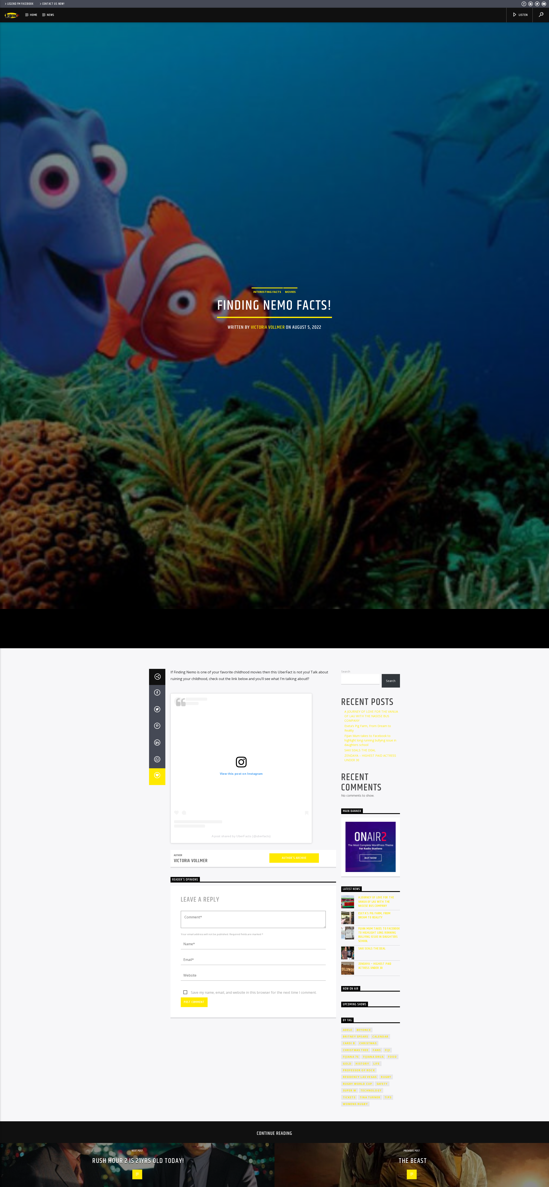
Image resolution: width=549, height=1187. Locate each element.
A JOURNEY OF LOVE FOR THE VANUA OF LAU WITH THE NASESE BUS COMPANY (371, 741)
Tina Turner (370, 1123)
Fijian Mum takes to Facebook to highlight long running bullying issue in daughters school (370, 766)
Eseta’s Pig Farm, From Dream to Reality (374, 941)
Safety (382, 1110)
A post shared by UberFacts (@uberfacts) (241, 862)
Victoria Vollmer (268, 339)
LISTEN (523, 15)
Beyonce (364, 1056)
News (50, 15)
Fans (377, 1076)
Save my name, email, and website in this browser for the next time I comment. (254, 1018)
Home (33, 15)
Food (392, 1083)
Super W (349, 1116)
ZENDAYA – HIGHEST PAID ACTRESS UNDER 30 (375, 992)
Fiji (387, 1076)
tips (388, 1123)
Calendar (380, 1062)
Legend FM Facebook (20, 4)
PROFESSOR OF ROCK (359, 1096)
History (362, 1089)
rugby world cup (357, 1110)
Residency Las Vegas (360, 1103)
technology (371, 1116)
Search (345, 697)
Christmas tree (356, 1076)
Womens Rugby (355, 1130)
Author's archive (294, 883)
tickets (349, 1123)
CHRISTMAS (368, 1069)
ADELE (347, 1056)
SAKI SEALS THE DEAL (360, 776)
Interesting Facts (267, 304)
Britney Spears (355, 1062)
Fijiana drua (373, 1083)
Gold (347, 1089)
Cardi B (349, 1069)
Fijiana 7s (351, 1083)
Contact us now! (53, 4)
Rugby (386, 1103)
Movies (290, 304)
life (376, 1089)
